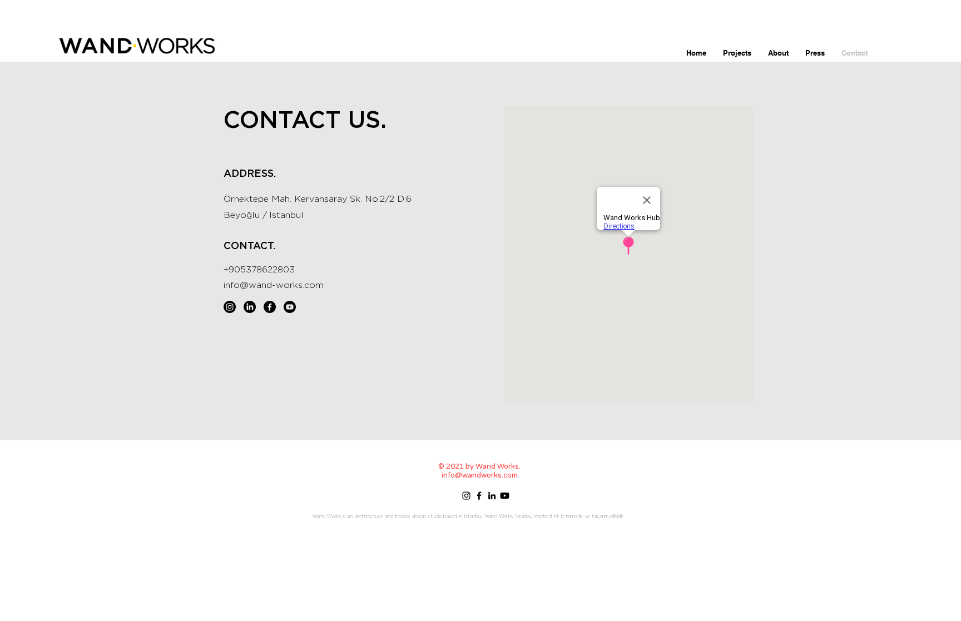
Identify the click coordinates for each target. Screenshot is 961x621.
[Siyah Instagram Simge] (466, 495)
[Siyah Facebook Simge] (479, 495)
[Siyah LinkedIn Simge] (492, 495)
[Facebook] (270, 307)
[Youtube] (290, 307)
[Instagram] (230, 307)
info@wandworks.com (480, 475)
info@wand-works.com (274, 285)
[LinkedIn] (250, 307)
